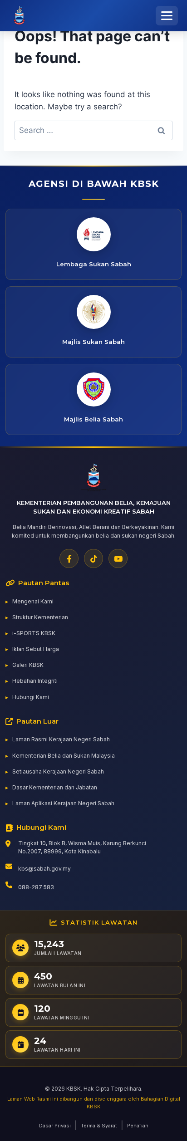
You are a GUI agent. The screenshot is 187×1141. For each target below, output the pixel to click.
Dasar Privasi (55, 1125)
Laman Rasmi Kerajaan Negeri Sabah (61, 739)
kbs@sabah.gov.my (44, 868)
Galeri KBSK (28, 664)
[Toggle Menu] (167, 15)
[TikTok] (93, 558)
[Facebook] (69, 558)
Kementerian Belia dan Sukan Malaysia (63, 755)
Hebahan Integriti (35, 680)
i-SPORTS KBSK (33, 633)
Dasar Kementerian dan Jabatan (54, 787)
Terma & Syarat (99, 1125)
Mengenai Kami (33, 601)
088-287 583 (36, 887)
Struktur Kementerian (40, 617)
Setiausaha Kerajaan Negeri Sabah (58, 771)
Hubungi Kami (30, 697)
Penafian (137, 1125)
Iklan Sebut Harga (35, 649)
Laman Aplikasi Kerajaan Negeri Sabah (63, 803)
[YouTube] (118, 558)
